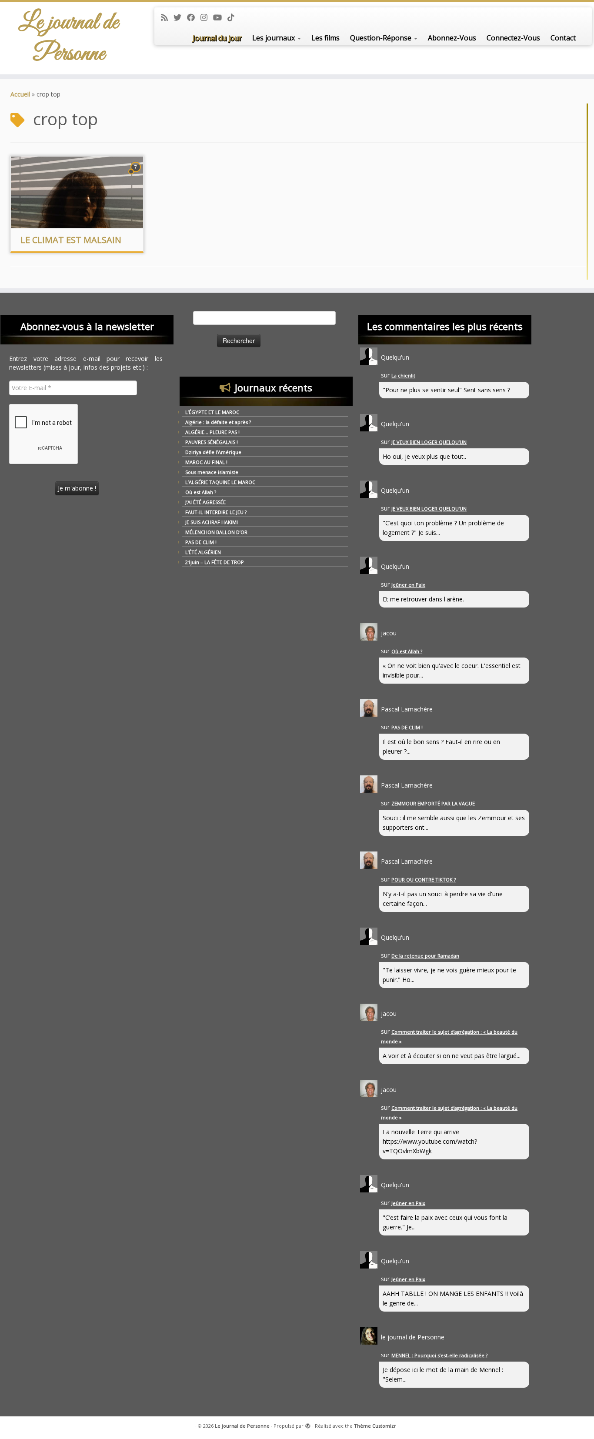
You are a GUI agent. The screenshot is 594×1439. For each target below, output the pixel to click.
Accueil (20, 94)
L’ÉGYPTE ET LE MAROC (212, 412)
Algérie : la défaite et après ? (218, 422)
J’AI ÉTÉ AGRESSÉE (205, 502)
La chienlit (403, 375)
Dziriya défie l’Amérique (213, 452)
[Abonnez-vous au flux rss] (167, 17)
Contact (563, 38)
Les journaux (274, 38)
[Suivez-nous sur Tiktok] (233, 17)
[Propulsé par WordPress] (308, 1424)
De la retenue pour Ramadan (425, 955)
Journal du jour (217, 38)
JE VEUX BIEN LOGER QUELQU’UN (429, 442)
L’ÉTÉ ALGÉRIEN (203, 552)
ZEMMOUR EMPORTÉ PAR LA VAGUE (433, 803)
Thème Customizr (375, 1425)
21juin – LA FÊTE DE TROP (214, 562)
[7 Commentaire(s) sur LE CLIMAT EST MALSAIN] (136, 175)
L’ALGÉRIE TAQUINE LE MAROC (220, 482)
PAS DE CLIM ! (201, 542)
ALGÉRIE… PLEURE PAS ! (212, 432)
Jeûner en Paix (408, 584)
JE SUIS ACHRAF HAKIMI (211, 522)
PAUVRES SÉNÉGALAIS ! (211, 442)
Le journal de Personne (68, 38)
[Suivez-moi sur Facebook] (193, 17)
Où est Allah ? (200, 492)
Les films (325, 38)
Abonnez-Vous (452, 38)
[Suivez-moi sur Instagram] (206, 17)
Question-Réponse (381, 38)
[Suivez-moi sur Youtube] (220, 17)
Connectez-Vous (513, 38)
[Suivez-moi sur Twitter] (180, 17)
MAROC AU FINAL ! (206, 462)
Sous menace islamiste (211, 472)
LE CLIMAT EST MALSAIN (70, 240)
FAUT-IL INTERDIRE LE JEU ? (216, 512)
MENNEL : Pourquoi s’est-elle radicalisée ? (439, 1355)
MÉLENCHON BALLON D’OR (216, 532)
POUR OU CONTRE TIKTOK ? (423, 879)
